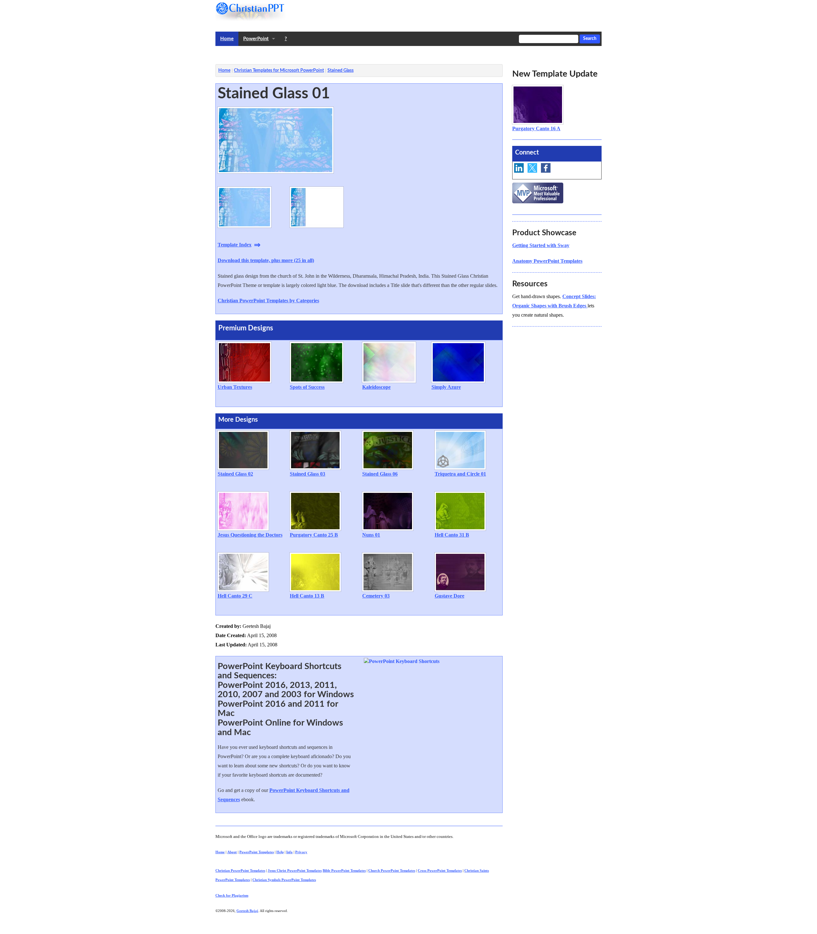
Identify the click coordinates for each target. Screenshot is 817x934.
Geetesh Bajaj (247, 911)
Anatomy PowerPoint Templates (547, 261)
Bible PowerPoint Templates (344, 870)
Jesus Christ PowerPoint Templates (295, 870)
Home (227, 38)
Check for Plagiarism (231, 895)
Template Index (234, 244)
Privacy (301, 852)
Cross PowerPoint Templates (440, 870)
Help (280, 852)
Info (289, 852)
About (232, 852)
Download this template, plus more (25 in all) (266, 260)
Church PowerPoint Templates (391, 870)
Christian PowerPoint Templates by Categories (268, 300)
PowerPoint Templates (256, 852)
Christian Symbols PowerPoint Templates (284, 880)
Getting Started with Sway (540, 245)
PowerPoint (256, 38)
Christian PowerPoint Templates (240, 870)
